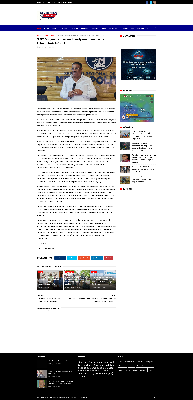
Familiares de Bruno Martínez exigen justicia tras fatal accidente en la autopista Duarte (144, 158)
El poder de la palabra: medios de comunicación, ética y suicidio (60, 382)
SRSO (52, 35)
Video (151, 370)
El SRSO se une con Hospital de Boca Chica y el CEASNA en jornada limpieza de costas (76, 280)
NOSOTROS (41, 2)
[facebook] (147, 2)
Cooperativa (129, 362)
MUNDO (55, 28)
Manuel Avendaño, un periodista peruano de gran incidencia (143, 169)
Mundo (131, 366)
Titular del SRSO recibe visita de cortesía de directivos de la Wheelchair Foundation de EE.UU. (50, 280)
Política (127, 370)
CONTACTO (51, 2)
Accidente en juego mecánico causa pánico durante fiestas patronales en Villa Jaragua (143, 146)
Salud (46, 35)
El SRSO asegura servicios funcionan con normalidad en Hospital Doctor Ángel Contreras (103, 280)
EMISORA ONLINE (128, 28)
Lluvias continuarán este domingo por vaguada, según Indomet (142, 179)
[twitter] (151, 2)
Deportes (140, 362)
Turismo (143, 370)
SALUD (104, 28)
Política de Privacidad (65, 2)
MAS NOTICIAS (142, 28)
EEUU (40, 272)
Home (39, 28)
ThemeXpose (84, 397)
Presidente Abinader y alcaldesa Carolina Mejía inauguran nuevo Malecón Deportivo (142, 135)
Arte (120, 362)
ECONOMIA (85, 28)
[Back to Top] (154, 397)
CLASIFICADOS (114, 28)
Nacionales (69, 272)
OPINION (95, 28)
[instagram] (154, 2)
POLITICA (64, 28)
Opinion (150, 366)
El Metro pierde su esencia (58, 361)
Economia (122, 366)
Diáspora (149, 362)
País (120, 370)
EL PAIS (46, 28)
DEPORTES (74, 28)
